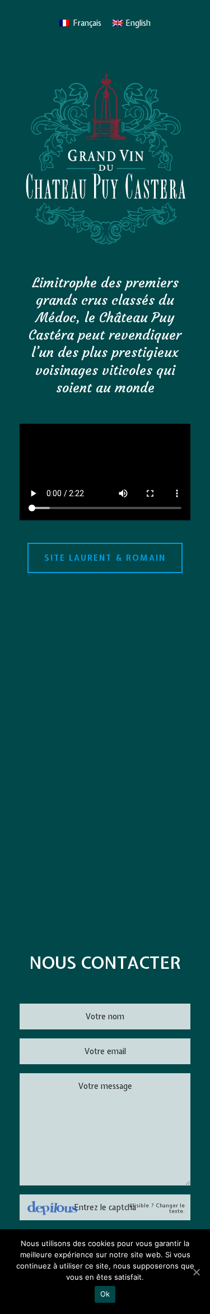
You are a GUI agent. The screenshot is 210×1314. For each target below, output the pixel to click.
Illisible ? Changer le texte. (157, 1208)
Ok (105, 1293)
